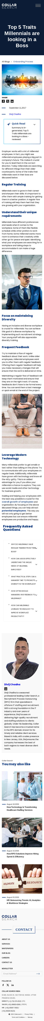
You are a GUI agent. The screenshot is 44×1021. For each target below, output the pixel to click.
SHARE (4, 98)
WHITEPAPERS (7, 948)
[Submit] (38, 974)
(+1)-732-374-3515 (14, 1001)
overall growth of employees (17, 501)
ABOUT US (6, 939)
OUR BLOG (6, 953)
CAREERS (6, 958)
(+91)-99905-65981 (14, 1004)
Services (6, 944)
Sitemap (30, 1017)
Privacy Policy (29, 1014)
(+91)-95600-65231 (8, 1011)
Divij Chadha (15, 114)
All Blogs (6, 61)
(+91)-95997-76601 (11, 1008)
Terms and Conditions (18, 1017)
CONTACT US (7, 962)
